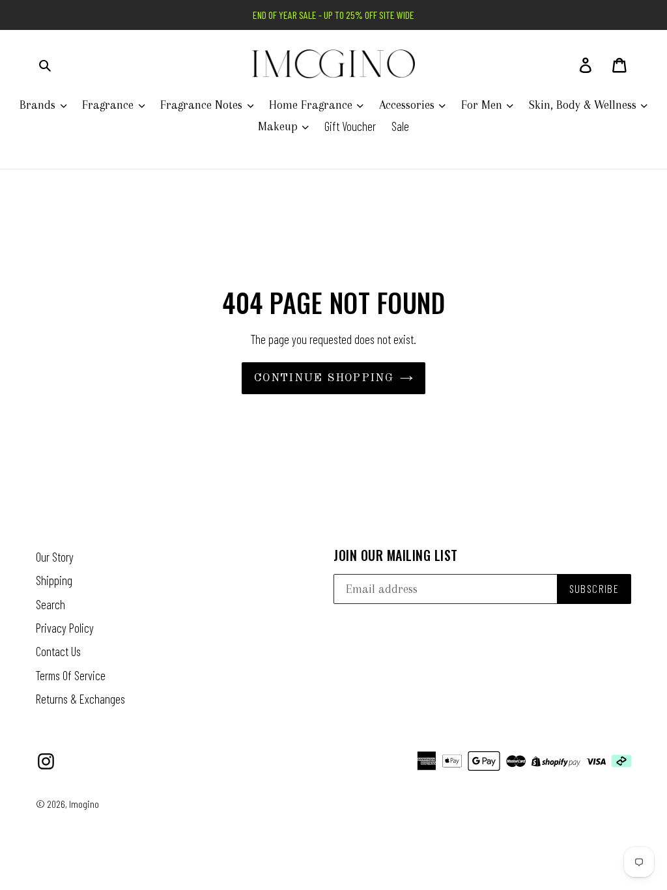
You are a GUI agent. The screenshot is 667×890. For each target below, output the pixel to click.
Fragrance (109, 104)
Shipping (54, 580)
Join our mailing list (396, 555)
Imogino (84, 803)
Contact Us (58, 651)
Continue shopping (323, 378)
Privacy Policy (65, 627)
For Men (483, 104)
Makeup (279, 126)
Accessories (408, 104)
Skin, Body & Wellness (584, 104)
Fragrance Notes (203, 104)
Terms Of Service (71, 675)
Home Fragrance (312, 104)
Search (50, 604)
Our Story (55, 556)
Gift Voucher (350, 126)
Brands (39, 104)
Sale (400, 126)
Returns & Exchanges (80, 698)
